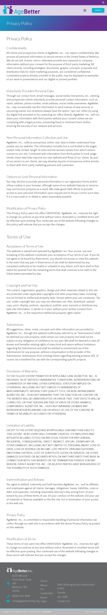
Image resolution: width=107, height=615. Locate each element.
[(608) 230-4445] (9, 596)
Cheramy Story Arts (97, 612)
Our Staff (62, 597)
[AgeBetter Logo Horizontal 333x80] (21, 10)
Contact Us (63, 601)
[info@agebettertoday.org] (9, 601)
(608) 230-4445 (21, 596)
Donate (61, 592)
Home (43, 581)
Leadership (46, 593)
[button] (84, 10)
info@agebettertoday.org (26, 601)
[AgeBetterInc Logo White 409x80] (20, 570)
